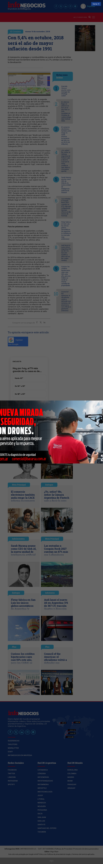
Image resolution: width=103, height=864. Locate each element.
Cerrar (95, 4)
